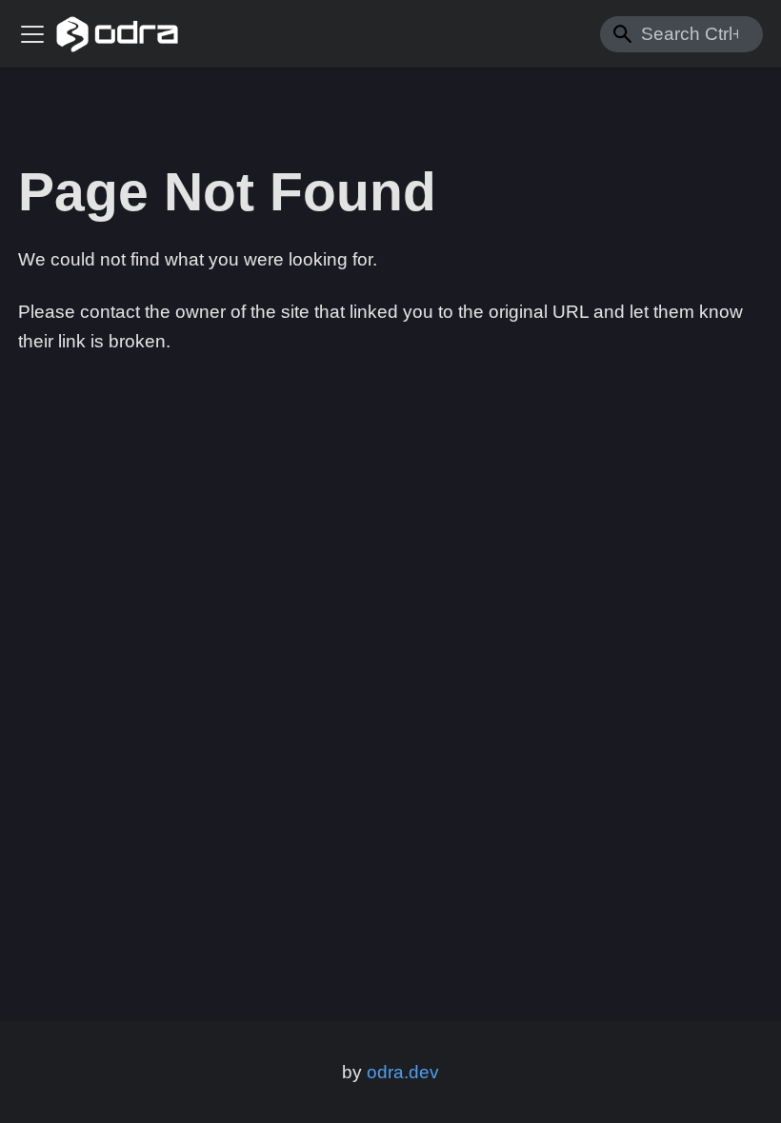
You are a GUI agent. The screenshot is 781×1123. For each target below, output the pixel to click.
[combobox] (681, 34)
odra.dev (403, 1072)
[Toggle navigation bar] (32, 34)
